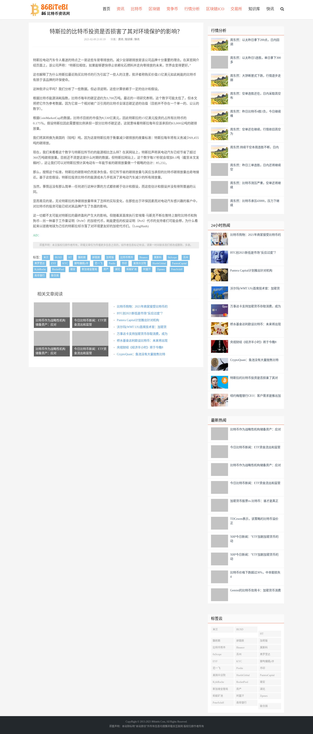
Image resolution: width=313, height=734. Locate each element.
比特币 (136, 9)
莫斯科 (158, 257)
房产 (106, 269)
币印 (124, 263)
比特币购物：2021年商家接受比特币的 (142, 306)
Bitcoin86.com (51, 9)
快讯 (270, 9)
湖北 (117, 269)
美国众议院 (139, 263)
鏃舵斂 (82, 257)
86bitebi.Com (158, 721)
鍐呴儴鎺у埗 (81, 263)
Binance (143, 257)
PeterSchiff (176, 269)
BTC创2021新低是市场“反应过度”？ (140, 313)
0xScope (172, 257)
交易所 (236, 9)
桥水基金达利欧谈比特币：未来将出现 (142, 340)
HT (70, 257)
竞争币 (172, 9)
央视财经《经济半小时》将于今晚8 (140, 347)
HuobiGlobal (159, 263)
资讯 (120, 9)
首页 (106, 9)
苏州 (185, 257)
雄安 (72, 269)
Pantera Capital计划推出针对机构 (138, 320)
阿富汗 (147, 269)
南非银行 (39, 275)
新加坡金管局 (89, 269)
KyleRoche (40, 269)
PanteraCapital (179, 263)
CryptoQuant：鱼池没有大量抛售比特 (141, 354)
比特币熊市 (126, 257)
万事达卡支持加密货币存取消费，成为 (142, 333)
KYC (65, 263)
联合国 (55, 275)
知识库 (254, 9)
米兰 (46, 257)
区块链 (154, 9)
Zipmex (161, 269)
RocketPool (58, 269)
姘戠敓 (96, 257)
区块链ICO (215, 9)
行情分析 (192, 9)
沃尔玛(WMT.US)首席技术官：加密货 (142, 327)
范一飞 (98, 263)
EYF (53, 263)
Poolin (112, 263)
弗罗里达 (39, 263)
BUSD (58, 257)
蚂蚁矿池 (131, 269)
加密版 (110, 257)
